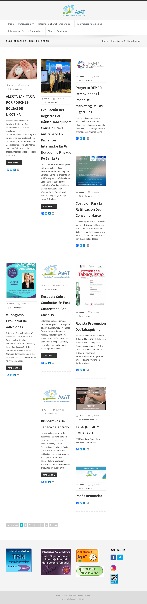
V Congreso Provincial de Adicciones (16, 321)
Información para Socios (89, 23)
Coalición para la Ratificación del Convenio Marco (89, 209)
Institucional (24, 23)
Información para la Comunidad (24, 31)
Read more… (14, 162)
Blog (50, 31)
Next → (53, 525)
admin (11, 85)
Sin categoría (17, 89)
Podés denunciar (89, 495)
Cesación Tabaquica (89, 420)
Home (105, 41)
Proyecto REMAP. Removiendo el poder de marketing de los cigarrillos (89, 99)
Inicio (11, 23)
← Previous (12, 525)
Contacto (62, 31)
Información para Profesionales (54, 23)
